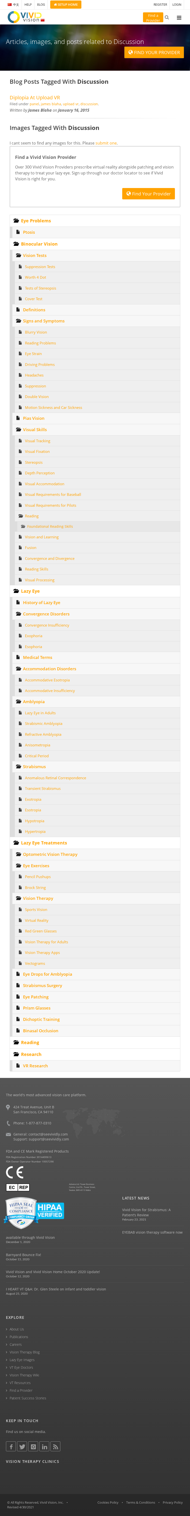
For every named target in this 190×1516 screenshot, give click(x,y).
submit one (106, 143)
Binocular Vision (39, 244)
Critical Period (37, 755)
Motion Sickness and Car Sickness (53, 407)
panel (34, 104)
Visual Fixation (37, 451)
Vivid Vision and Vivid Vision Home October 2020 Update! (53, 1271)
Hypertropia (35, 831)
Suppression (35, 385)
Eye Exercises (36, 865)
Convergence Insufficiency (47, 625)
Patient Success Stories (28, 1398)
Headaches (34, 375)
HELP (28, 4)
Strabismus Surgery (42, 985)
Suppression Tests (40, 266)
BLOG (41, 4)
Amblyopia (34, 701)
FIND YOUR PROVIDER (156, 52)
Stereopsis (34, 462)
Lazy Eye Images (22, 1359)
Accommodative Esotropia (47, 679)
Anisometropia (37, 744)
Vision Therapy (38, 898)
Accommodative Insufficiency (50, 690)
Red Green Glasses (41, 930)
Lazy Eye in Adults (40, 712)
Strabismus (34, 766)
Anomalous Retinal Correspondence (55, 777)
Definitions (34, 310)
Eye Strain (33, 353)
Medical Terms (37, 657)
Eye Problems (36, 221)
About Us (17, 1329)
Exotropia (33, 799)
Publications (19, 1336)
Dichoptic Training (41, 1019)
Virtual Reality (36, 920)
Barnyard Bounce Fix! (23, 1254)
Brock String (35, 887)
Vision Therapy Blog (25, 1352)
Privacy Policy (173, 1502)
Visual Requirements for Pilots (50, 505)
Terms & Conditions (140, 1502)
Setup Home (67, 4)
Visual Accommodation (44, 483)
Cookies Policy (108, 1502)
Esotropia (33, 809)
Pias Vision (34, 418)
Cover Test (33, 298)
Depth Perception (40, 472)
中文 (16, 4)
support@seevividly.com (49, 1139)
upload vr (71, 104)
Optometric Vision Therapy (50, 854)
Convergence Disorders (46, 614)
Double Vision (37, 396)
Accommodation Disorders (49, 669)
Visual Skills (35, 429)
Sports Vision (36, 909)
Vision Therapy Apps (42, 952)
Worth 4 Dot (35, 277)
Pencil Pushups (38, 876)
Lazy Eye (30, 591)
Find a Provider (21, 1390)
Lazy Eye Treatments (44, 843)
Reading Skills (36, 569)
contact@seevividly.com (48, 1134)
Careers (16, 1344)
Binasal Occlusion (40, 1030)
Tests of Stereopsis (40, 288)
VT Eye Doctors (21, 1367)
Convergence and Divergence (49, 558)
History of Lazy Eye (41, 602)
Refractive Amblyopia (43, 734)
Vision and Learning (42, 536)
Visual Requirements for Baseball (53, 494)
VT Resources (20, 1382)
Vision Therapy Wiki (24, 1375)
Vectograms (35, 963)
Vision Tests (35, 255)
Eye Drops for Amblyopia (47, 974)
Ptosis (29, 232)
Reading (32, 515)
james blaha (51, 104)
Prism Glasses (36, 1008)
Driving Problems (40, 364)
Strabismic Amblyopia (43, 723)
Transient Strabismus (43, 788)
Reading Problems (40, 342)
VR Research (35, 1066)
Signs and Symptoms (44, 321)
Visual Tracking (37, 440)
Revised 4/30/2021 (20, 1507)
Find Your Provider (151, 194)
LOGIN (176, 4)
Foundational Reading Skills (50, 526)
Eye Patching (35, 997)
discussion (89, 104)
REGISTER (160, 4)
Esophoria (33, 646)
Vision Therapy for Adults (46, 941)
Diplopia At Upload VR (35, 97)
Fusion (30, 547)
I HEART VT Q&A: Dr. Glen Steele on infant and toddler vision (56, 1289)
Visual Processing (39, 579)
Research (31, 1054)
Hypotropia (34, 820)
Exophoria (33, 635)
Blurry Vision (36, 332)
